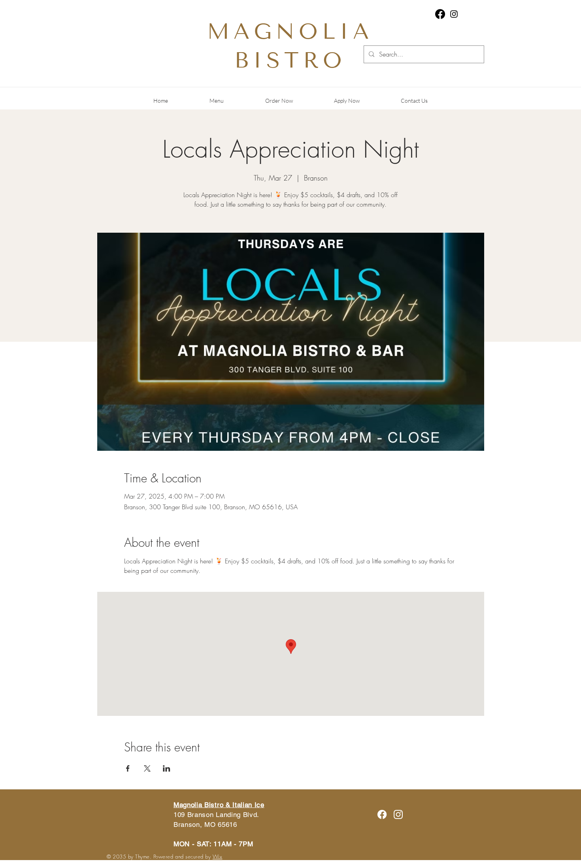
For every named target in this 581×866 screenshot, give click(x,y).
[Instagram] (454, 14)
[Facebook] (440, 14)
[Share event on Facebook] (128, 768)
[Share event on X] (147, 768)
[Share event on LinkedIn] (166, 768)
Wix (218, 856)
